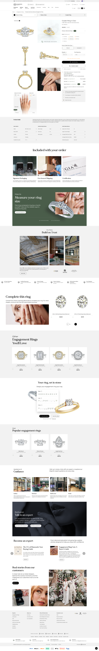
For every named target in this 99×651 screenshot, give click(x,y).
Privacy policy (48, 644)
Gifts (52, 7)
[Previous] (67, 324)
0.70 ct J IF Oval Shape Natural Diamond (82, 314)
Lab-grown (79, 47)
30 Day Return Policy (43, 618)
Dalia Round (21, 451)
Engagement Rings (20, 11)
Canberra (51, 636)
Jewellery (44, 7)
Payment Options (60, 616)
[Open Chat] (96, 648)
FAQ (57, 614)
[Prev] (12, 553)
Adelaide (47, 636)
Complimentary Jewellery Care (62, 622)
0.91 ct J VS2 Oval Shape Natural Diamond (60, 314)
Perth (44, 636)
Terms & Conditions (54, 644)
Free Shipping (42, 624)
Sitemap (59, 644)
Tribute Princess (40, 451)
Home (13, 11)
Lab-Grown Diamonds (16, 622)
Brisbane (40, 636)
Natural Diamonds (15, 620)
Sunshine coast (65, 636)
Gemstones (39, 7)
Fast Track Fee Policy (43, 627)
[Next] (75, 324)
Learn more (23, 273)
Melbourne (36, 636)
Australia (32, 636)
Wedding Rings (15, 624)
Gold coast (60, 636)
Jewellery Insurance (43, 626)
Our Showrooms (30, 616)
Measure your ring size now (20, 212)
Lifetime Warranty (43, 620)
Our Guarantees (29, 618)
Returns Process (59, 618)
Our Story (28, 614)
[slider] (15, 111)
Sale (13, 618)
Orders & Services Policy (61, 620)
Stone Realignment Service (44, 616)
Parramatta (56, 636)
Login (74, 8)
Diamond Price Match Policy (45, 614)
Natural (68, 47)
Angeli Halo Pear (59, 451)
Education (57, 7)
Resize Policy (42, 622)
